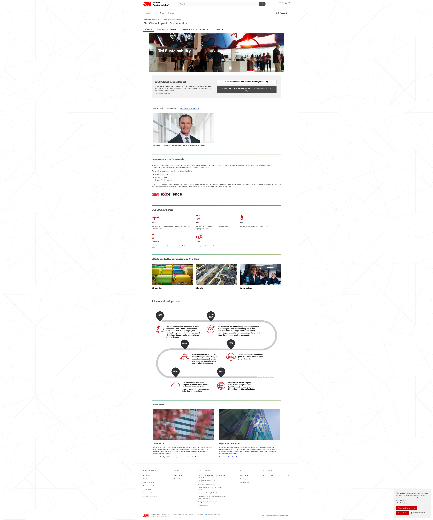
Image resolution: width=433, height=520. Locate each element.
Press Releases (178, 479)
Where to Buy (244, 482)
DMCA (174, 514)
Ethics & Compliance (150, 496)
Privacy (158, 514)
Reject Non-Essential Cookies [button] (406, 508)
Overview (148, 29)
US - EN (281, 3)
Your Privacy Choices (198, 514)
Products (147, 13)
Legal (153, 514)
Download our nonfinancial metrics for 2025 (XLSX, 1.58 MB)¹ (247, 90)
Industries (160, 13)
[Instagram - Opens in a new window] (288, 475)
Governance (219, 29)
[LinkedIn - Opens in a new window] (263, 475)
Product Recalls (203, 505)
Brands (171, 13)
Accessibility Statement (184, 514)
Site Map (243, 479)
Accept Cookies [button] (403, 513)
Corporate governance (176, 457)
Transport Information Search (207, 481)
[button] (417, 513)
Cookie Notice (402, 503)
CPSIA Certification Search (206, 484)
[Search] (262, 4)
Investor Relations (195, 457)
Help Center (244, 475)
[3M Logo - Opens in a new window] (156, 4)
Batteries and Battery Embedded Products (211, 493)
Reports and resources (236, 457)
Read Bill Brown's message (189, 108)
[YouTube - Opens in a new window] (271, 475)
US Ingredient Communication (207, 502)
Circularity (161, 29)
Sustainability (147, 489)
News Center (178, 475)
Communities (186, 29)
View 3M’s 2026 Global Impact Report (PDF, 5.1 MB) (246, 82)
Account (283, 13)
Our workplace (203, 29)
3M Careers (147, 479)
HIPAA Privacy (166, 514)
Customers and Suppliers (151, 486)
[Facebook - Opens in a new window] (280, 475)
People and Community (150, 493)
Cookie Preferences (214, 514)
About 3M (146, 475)
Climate (173, 29)
